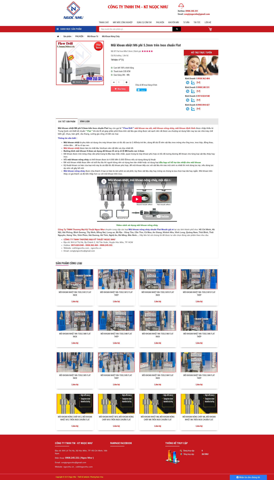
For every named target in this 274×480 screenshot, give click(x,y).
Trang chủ (104, 22)
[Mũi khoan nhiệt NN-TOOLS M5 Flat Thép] (116, 362)
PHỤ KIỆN (160, 22)
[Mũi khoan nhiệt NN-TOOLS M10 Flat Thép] (199, 279)
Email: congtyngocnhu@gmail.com (70, 462)
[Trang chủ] (57, 36)
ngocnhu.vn (96, 248)
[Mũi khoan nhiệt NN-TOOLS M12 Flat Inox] (74, 279)
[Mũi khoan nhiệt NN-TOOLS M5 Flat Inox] (74, 362)
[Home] (75, 10)
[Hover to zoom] (80, 63)
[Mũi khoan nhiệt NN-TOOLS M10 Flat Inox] (157, 279)
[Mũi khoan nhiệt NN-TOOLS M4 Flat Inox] (157, 362)
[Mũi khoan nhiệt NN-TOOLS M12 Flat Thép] (116, 279)
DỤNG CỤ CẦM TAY (144, 22)
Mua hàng (121, 89)
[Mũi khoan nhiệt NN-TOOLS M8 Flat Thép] (116, 321)
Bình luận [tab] (85, 121)
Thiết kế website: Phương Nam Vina (90, 477)
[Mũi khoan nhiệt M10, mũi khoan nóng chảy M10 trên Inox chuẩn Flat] (116, 404)
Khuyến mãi (173, 22)
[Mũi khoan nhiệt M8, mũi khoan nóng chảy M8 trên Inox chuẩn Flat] (157, 404)
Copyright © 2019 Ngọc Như (66, 477)
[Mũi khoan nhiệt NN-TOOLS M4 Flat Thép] (199, 362)
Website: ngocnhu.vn (64, 467)
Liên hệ (208, 22)
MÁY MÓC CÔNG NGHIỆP (123, 22)
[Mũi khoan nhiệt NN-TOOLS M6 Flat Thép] (199, 321)
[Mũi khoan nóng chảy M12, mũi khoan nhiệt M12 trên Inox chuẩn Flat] (74, 404)
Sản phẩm (67, 36)
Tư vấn (186, 22)
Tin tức (197, 22)
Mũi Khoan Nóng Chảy (111, 36)
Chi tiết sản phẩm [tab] (66, 121)
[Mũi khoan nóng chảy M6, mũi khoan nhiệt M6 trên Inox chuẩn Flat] (199, 404)
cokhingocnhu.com (80, 248)
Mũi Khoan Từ (92, 36)
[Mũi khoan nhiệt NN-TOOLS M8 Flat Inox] (74, 321)
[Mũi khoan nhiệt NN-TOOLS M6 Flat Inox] (157, 321)
